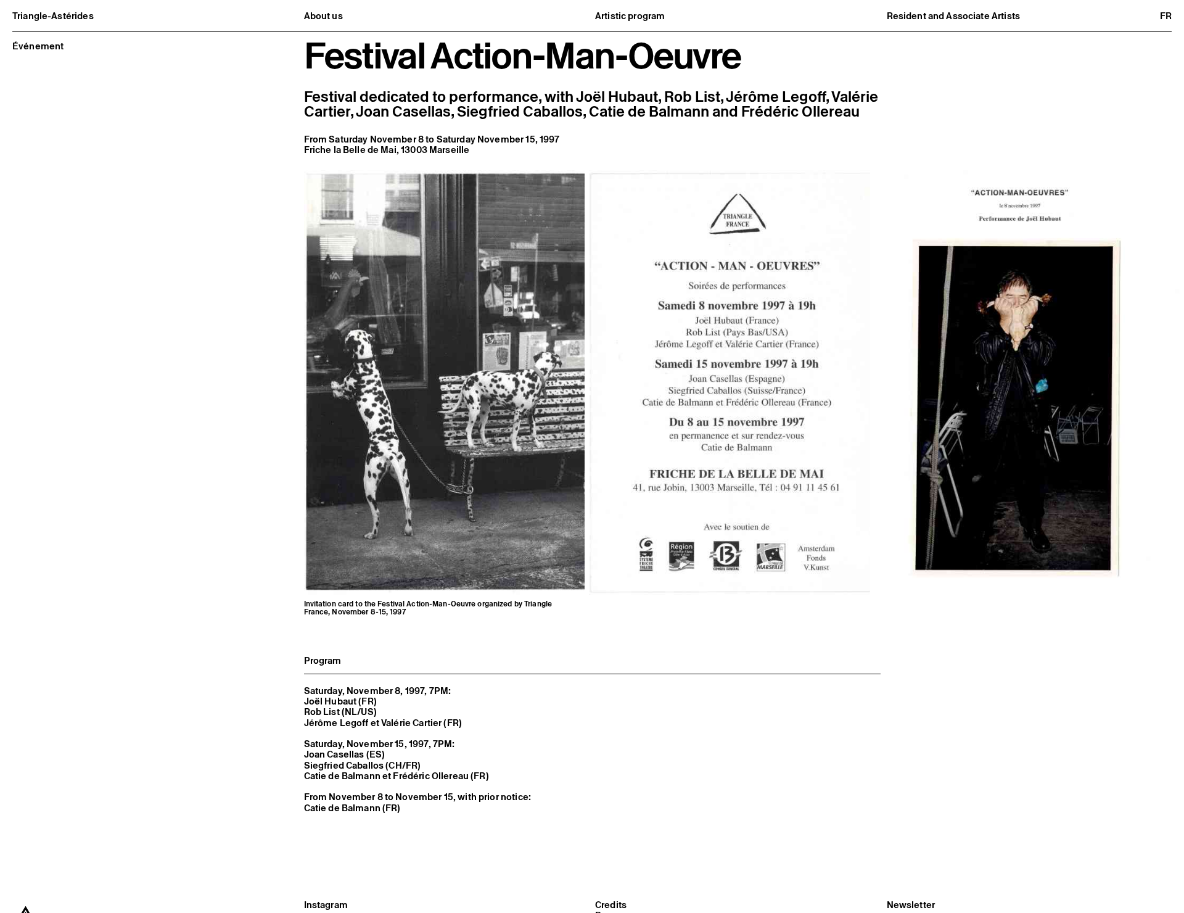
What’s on (626, 29)
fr (1166, 15)
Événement (38, 45)
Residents (918, 29)
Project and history (354, 29)
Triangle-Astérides (53, 15)
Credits (611, 904)
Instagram (326, 904)
